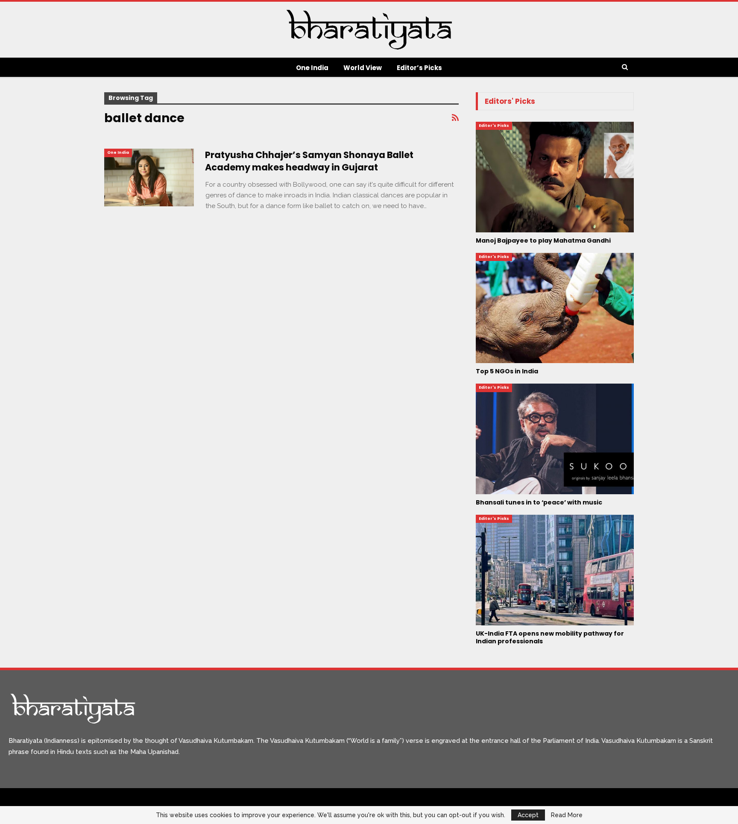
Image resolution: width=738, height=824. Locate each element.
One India (312, 67)
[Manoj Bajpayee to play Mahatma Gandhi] (555, 177)
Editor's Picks (494, 125)
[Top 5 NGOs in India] (555, 308)
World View (362, 67)
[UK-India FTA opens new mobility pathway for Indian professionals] (555, 570)
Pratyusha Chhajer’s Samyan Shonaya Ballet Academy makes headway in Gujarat (309, 161)
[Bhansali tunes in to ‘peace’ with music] (555, 439)
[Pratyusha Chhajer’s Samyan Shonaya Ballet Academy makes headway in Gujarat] (149, 177)
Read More (567, 815)
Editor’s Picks (419, 67)
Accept (528, 815)
